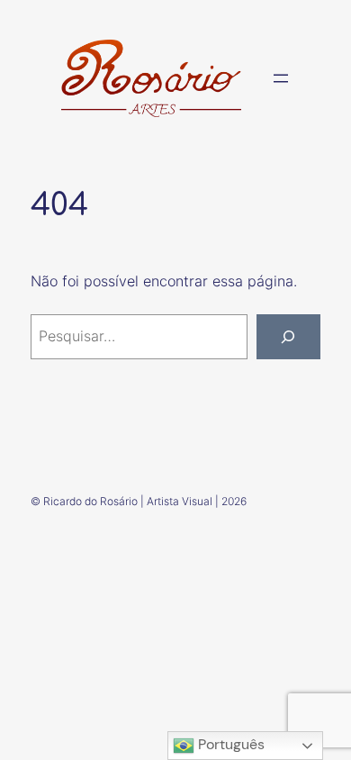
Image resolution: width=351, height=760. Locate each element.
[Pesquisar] (288, 336)
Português (229, 744)
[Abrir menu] (281, 78)
